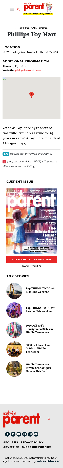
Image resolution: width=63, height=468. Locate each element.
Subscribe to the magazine (31, 259)
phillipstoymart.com (28, 70)
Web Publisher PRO (48, 461)
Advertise (11, 447)
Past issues (31, 266)
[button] (31, 94)
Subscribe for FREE (36, 447)
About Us (10, 442)
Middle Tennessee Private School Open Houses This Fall (38, 368)
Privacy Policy (32, 442)
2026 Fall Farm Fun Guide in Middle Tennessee (38, 348)
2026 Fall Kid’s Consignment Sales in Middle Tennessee (39, 329)
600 (6, 154)
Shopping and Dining (31, 28)
